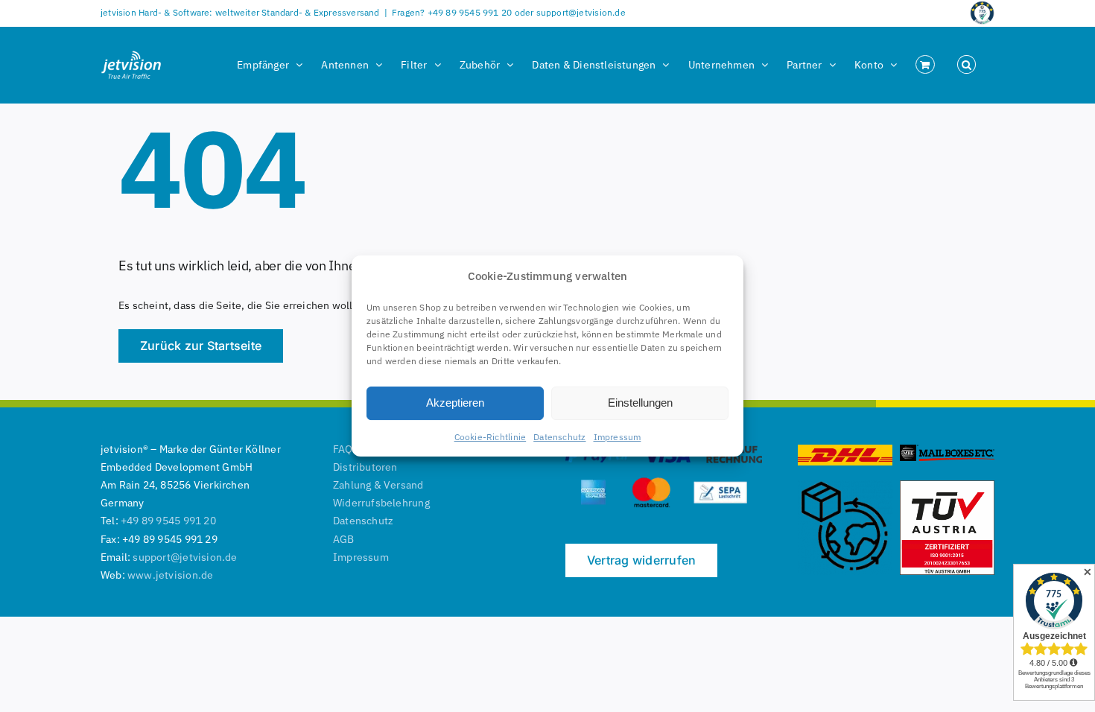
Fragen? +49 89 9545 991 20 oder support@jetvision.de (509, 12)
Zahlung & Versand (378, 485)
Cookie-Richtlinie (490, 436)
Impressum (617, 436)
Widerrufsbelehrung (381, 502)
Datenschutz (559, 436)
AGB (344, 539)
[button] (966, 65)
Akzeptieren (455, 402)
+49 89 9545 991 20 (168, 520)
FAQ (343, 449)
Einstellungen (640, 402)
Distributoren (365, 467)
